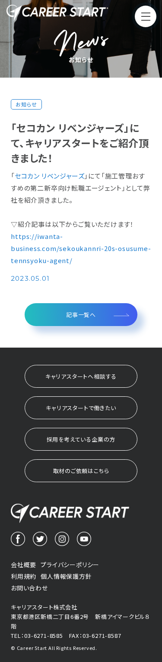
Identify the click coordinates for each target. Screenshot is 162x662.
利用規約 (23, 576)
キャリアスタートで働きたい (81, 408)
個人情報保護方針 (66, 576)
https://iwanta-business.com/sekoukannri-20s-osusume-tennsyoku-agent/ (81, 248)
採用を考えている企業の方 (81, 439)
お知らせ (26, 104)
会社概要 (23, 564)
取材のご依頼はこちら (81, 471)
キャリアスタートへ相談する (81, 376)
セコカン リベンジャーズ (50, 175)
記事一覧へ (81, 315)
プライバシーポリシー (70, 564)
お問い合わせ (29, 588)
